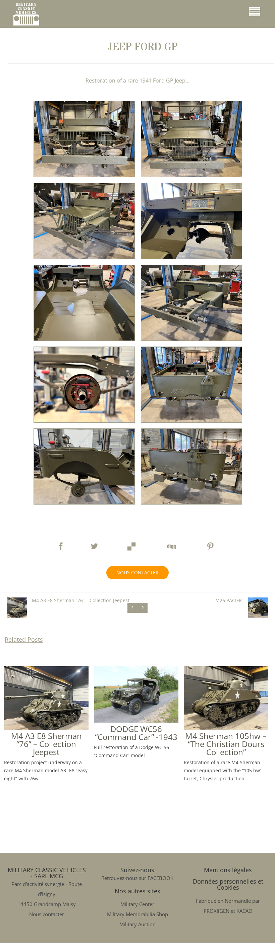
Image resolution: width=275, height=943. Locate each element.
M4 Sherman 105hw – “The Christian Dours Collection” (226, 743)
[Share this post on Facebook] (61, 543)
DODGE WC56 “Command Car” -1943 (136, 732)
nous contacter (137, 572)
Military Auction (137, 924)
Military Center (137, 904)
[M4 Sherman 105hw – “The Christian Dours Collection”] (226, 727)
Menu (267, 13)
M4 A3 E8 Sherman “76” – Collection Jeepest (46, 743)
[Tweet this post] (94, 543)
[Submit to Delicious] (132, 545)
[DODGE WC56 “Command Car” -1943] (136, 720)
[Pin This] (210, 545)
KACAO (244, 910)
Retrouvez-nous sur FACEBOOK (137, 878)
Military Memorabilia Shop (137, 914)
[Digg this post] (171, 545)
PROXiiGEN (216, 910)
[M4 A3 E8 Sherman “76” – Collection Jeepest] (46, 727)
